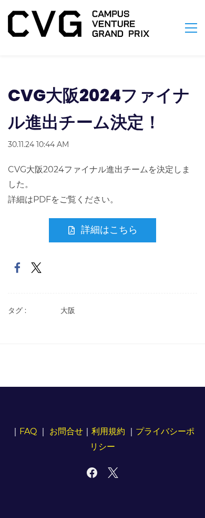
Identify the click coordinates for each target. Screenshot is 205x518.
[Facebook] (92, 473)
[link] (17, 268)
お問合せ (66, 431)
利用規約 (108, 431)
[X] (113, 473)
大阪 (67, 310)
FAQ (28, 431)
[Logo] (78, 24)
